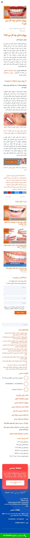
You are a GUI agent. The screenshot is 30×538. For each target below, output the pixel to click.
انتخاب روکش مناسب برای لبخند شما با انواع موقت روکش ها (15, 223)
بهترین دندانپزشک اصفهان (17, 182)
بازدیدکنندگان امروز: (23, 445)
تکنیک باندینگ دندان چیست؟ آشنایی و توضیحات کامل (14, 354)
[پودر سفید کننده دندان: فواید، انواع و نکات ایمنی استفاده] (15, 259)
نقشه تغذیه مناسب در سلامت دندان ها (17, 365)
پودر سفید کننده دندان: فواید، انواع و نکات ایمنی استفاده (16, 269)
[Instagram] (6, 2)
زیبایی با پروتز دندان (14, 187)
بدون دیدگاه (22, 31)
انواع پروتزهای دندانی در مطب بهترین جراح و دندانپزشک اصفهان (15, 246)
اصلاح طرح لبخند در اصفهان (20, 178)
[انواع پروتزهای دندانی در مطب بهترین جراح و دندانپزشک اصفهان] (15, 236)
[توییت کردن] (17, 192)
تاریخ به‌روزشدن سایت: (22, 456)
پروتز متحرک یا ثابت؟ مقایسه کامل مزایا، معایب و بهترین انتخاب (14, 358)
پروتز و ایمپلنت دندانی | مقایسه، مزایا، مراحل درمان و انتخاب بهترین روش (16, 334)
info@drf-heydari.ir (17, 390)
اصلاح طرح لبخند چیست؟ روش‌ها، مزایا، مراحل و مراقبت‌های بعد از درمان (15, 346)
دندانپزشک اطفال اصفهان (17, 185)
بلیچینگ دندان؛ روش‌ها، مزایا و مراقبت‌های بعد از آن (14, 362)
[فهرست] (2, 2)
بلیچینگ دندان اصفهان (21, 180)
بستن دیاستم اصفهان (8, 178)
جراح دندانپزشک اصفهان (10, 70)
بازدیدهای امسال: (23, 453)
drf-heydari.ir (21, 176)
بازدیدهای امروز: (24, 442)
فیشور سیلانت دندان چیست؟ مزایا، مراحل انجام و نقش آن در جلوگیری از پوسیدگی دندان (14, 350)
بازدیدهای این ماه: (23, 450)
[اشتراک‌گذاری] (21, 192)
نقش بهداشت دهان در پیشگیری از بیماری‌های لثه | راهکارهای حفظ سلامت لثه (14, 338)
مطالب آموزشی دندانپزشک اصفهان (17, 28)
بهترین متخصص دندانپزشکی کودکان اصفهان (17, 427)
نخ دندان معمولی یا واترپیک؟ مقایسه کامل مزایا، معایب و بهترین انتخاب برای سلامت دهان (15, 368)
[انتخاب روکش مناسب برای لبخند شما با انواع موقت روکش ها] (15, 213)
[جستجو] (11, 2)
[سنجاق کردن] (9, 192)
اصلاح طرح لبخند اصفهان (12, 176)
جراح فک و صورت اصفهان (21, 423)
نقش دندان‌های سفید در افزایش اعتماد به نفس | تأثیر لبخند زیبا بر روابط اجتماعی (15, 342)
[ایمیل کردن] (24, 192)
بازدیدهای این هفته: (23, 448)
